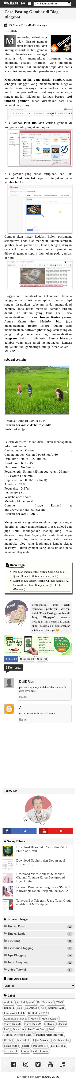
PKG (6, 1029)
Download (31, 1007)
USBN (7, 1040)
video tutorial (41, 1051)
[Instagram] (25, 1065)
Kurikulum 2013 (37, 1013)
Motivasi (49, 1023)
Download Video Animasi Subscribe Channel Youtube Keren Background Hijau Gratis (40, 877)
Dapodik (9, 1007)
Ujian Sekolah (41, 1040)
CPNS (59, 1002)
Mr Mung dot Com (29, 1076)
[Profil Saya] (23, 3)
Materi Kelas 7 (50, 1018)
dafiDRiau (26, 681)
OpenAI (62, 1023)
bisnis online (11, 1045)
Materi (34, 1018)
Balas (23, 697)
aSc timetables (61, 1040)
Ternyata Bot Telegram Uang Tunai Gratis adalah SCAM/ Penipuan (43, 902)
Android (9, 1002)
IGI (42, 1007)
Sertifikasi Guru (36, 1029)
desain (26, 1045)
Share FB (12, 659)
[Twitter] (38, 1065)
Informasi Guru (56, 1007)
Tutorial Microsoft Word (50, 1034)
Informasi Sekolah (14, 1013)
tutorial (43, 658)
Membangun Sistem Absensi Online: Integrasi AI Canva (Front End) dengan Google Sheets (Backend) (41, 585)
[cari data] (69, 3)
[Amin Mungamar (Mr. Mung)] (38, 822)
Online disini (36, 442)
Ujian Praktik (22, 1040)
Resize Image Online (45, 325)
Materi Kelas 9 (32, 1023)
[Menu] (29, 3)
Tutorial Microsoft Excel (18, 1034)
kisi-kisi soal (58, 1045)
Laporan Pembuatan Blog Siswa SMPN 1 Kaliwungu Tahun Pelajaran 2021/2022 (43, 888)
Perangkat (18, 1029)
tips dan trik (28, 658)
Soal (51, 1029)
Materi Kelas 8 (12, 1023)
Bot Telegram (45, 1002)
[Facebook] (13, 1065)
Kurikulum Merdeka (15, 1018)
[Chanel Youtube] (50, 1065)
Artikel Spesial (25, 1002)
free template (40, 1045)
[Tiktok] (62, 1065)
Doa (19, 1007)
